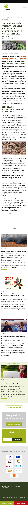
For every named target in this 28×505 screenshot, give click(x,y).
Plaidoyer (15, 53)
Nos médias (5, 486)
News (9, 14)
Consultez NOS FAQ (14, 424)
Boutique (18, 486)
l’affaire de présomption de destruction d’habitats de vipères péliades (14, 58)
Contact (5, 487)
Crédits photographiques (17, 498)
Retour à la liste (8, 217)
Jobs (12, 486)
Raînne (3, 53)
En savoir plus (5, 269)
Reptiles (9, 53)
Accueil (4, 14)
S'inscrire (17, 439)
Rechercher (26, 1)
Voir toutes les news (14, 407)
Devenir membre (7, 503)
